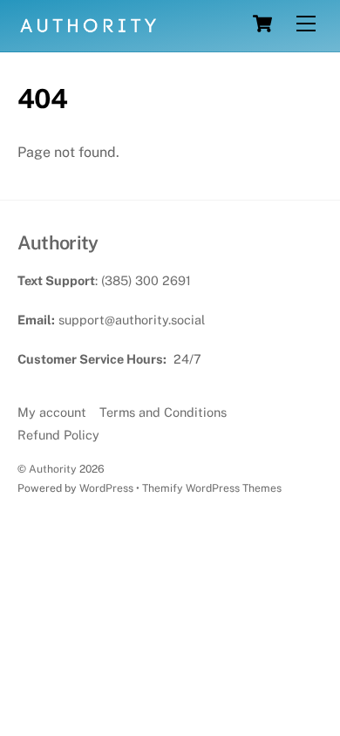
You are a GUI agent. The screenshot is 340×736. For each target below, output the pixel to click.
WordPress (106, 487)
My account (51, 412)
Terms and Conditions (163, 412)
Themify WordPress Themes (212, 487)
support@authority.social (131, 319)
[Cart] (262, 23)
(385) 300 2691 (146, 280)
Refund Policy (58, 434)
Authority (53, 468)
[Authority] (88, 29)
